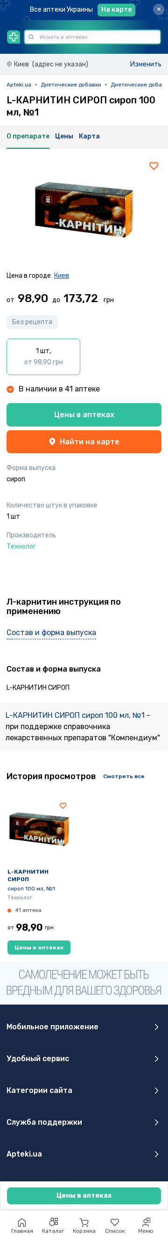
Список (115, 1231)
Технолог (19, 897)
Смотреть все (124, 776)
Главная (22, 1231)
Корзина (84, 1231)
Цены (64, 136)
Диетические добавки (71, 84)
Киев (61, 276)
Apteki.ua (19, 84)
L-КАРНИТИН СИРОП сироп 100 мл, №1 (76, 715)
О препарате (28, 136)
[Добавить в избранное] (154, 165)
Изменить (145, 64)
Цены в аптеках (84, 414)
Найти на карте (89, 441)
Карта (89, 136)
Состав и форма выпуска (51, 632)
